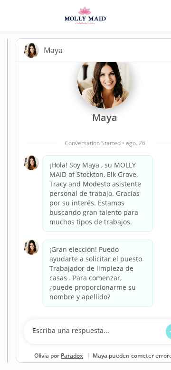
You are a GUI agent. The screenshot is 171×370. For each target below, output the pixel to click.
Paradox (72, 356)
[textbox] (96, 331)
